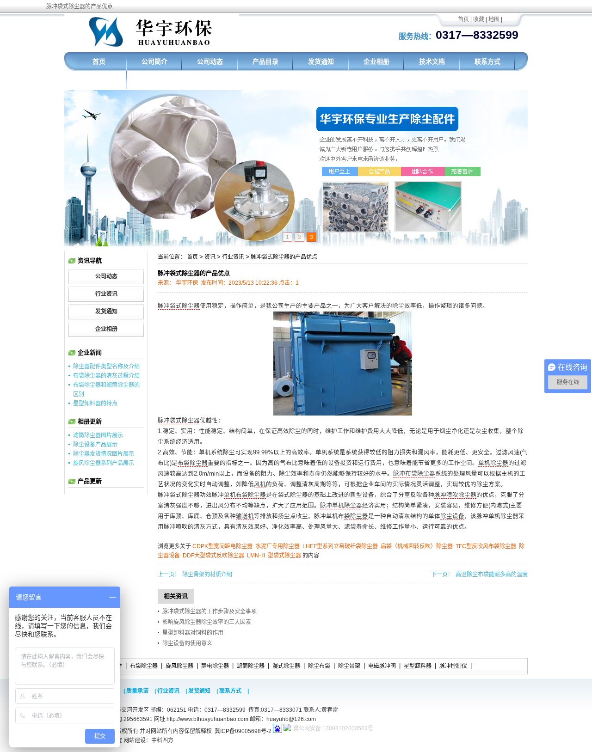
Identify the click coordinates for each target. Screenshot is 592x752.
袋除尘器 (356, 516)
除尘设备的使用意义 (187, 643)
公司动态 (210, 61)
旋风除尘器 (179, 666)
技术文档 (432, 61)
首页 (463, 19)
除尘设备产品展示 (95, 444)
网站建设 (134, 740)
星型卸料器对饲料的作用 (192, 633)
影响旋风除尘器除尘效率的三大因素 (206, 622)
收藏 (478, 19)
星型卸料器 (418, 666)
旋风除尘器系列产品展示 (103, 463)
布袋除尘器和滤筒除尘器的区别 (106, 389)
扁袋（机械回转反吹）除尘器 (417, 546)
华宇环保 (187, 283)
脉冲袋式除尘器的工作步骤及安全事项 (209, 611)
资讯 (210, 257)
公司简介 (154, 61)
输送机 (245, 516)
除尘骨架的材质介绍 (207, 574)
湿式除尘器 (286, 666)
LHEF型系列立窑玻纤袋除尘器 (340, 546)
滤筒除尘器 (251, 666)
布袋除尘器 (193, 463)
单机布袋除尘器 (245, 495)
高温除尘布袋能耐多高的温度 (492, 574)
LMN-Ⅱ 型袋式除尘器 (274, 555)
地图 (494, 19)
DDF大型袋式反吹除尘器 (213, 555)
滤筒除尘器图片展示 (98, 435)
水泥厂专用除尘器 (277, 546)
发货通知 (321, 61)
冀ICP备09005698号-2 (243, 731)
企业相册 (376, 61)
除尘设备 (452, 516)
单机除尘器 (493, 463)
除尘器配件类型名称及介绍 (106, 366)
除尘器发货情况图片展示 (103, 454)
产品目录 (265, 61)
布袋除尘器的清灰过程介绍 (106, 376)
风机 (260, 484)
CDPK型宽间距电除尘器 (222, 546)
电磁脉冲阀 (382, 666)
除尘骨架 (349, 666)
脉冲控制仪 (453, 666)
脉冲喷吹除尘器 (455, 495)
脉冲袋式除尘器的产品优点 (284, 257)
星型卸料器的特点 (95, 403)
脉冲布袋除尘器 (414, 474)
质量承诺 (137, 691)
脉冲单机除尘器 (341, 505)
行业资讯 (233, 257)
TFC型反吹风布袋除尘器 (486, 546)
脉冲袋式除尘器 (179, 306)
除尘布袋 (319, 666)
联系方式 (487, 61)
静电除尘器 (215, 666)
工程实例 (99, 80)
